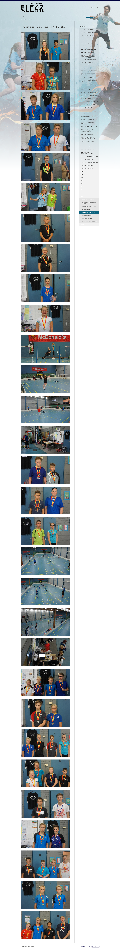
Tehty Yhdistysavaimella (95, 946)
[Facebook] (87, 946)
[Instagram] (89, 946)
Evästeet (83, 946)
